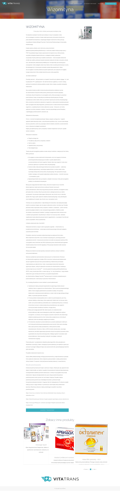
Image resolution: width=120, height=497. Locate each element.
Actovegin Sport (41, 445)
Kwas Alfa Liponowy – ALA (91, 459)
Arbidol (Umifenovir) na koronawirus (66, 457)
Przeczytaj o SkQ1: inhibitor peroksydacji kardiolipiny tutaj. (47, 31)
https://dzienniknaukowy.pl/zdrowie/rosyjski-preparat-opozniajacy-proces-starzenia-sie (47, 399)
